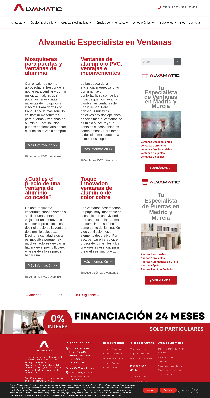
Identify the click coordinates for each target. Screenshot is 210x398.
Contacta (194, 22)
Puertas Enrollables (153, 258)
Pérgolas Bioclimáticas (74, 22)
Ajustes (185, 390)
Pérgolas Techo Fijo (41, 22)
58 (66, 295)
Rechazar (168, 390)
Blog (182, 22)
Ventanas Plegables (153, 153)
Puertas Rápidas (151, 265)
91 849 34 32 (79, 362)
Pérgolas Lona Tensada (110, 22)
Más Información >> (42, 145)
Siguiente (91, 295)
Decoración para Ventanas (101, 272)
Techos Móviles (140, 22)
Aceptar (150, 390)
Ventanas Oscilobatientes (156, 141)
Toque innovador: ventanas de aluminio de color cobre (96, 188)
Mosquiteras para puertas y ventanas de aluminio (43, 66)
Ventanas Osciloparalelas (156, 149)
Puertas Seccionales (153, 254)
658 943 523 (78, 380)
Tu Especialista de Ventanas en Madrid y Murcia (160, 97)
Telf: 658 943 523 (76, 359)
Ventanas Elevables (153, 156)
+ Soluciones (165, 22)
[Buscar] (177, 61)
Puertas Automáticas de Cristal (160, 261)
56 (54, 295)
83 (78, 295)
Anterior (33, 295)
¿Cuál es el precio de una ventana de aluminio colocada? (42, 188)
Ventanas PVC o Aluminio (45, 156)
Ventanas (16, 22)
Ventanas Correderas (153, 145)
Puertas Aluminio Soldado (157, 269)
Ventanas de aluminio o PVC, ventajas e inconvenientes (101, 66)
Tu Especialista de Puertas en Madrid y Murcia (160, 206)
